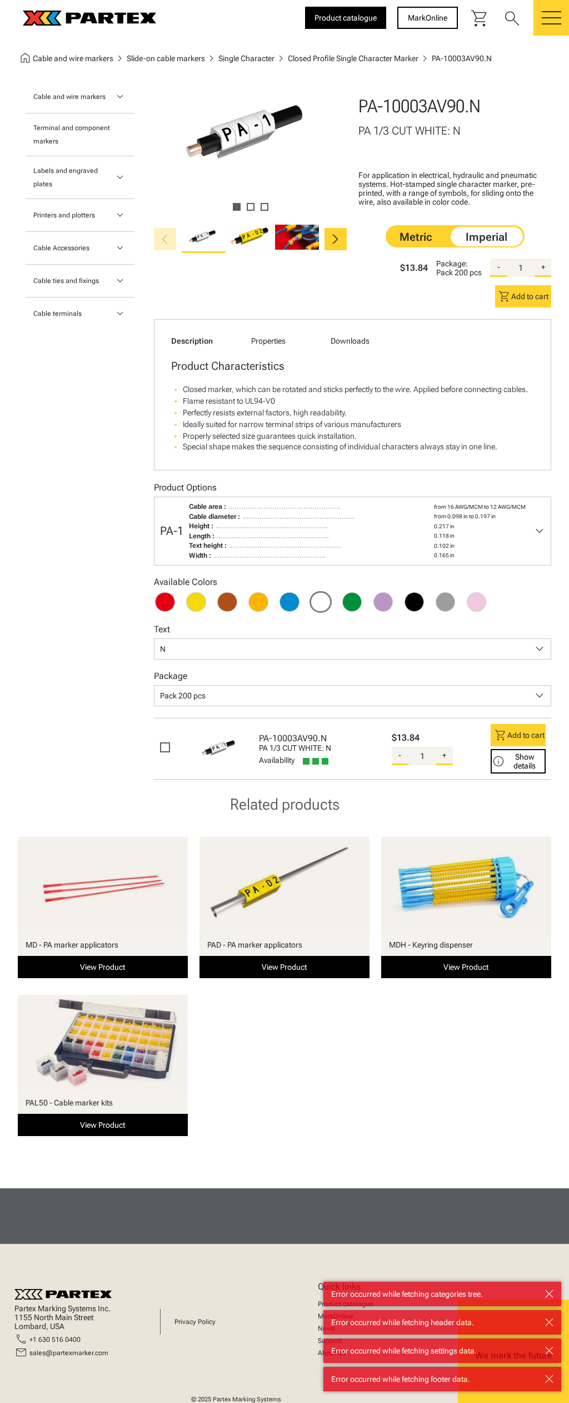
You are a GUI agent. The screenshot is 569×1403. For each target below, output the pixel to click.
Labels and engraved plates (65, 177)
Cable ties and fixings (66, 281)
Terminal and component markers (71, 134)
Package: (452, 263)
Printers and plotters (64, 215)
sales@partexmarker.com (68, 1353)
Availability (277, 760)
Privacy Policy (195, 1322)
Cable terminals (57, 314)
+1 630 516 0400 (55, 1339)
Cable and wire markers (69, 97)
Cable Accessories (61, 248)
